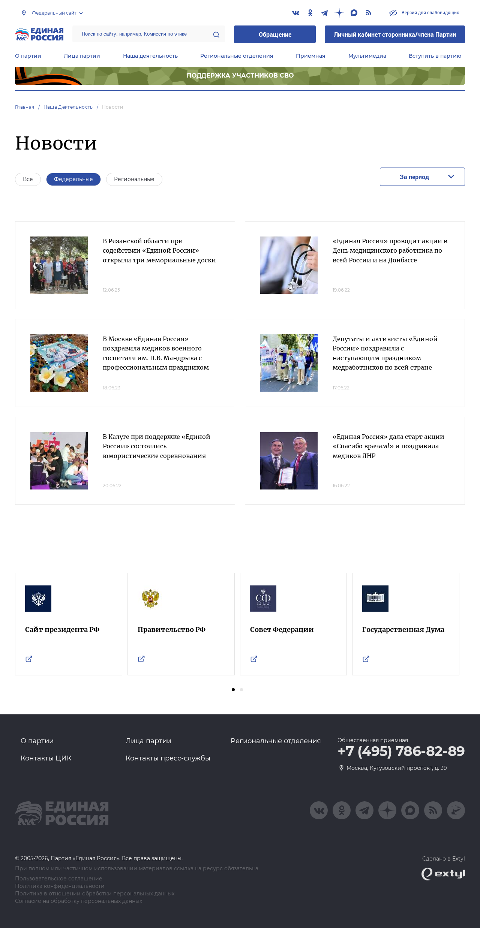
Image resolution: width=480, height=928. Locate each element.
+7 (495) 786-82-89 (401, 751)
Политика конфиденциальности (60, 886)
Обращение (275, 34)
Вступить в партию (435, 55)
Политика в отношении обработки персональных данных (94, 894)
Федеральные (73, 179)
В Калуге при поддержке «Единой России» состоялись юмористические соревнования (156, 446)
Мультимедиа (367, 55)
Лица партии (82, 55)
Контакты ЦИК (46, 758)
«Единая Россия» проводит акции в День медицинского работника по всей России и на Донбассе (390, 250)
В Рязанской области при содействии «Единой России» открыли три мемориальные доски (159, 250)
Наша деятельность (150, 55)
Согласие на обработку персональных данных (78, 901)
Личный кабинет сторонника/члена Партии (395, 34)
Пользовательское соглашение (58, 879)
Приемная (311, 55)
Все (28, 179)
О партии (28, 55)
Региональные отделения (236, 55)
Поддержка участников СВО (240, 75)
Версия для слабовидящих (429, 12)
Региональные (134, 179)
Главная (24, 107)
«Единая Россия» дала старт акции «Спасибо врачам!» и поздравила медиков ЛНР (388, 446)
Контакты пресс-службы (168, 758)
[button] (233, 689)
